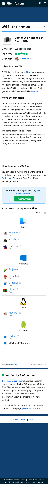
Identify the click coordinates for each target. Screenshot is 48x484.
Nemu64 (13, 275)
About (34, 482)
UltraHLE (13, 289)
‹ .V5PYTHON (19, 419)
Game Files (13, 365)
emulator (34, 91)
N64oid (12, 335)
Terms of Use (32, 480)
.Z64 (13, 143)
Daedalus (13, 282)
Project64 (14, 269)
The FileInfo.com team (13, 381)
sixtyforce (14, 239)
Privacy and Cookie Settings (20, 482)
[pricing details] (44, 212)
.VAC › (32, 419)
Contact (41, 482)
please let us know (31, 408)
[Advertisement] (24, 14)
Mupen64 (24, 58)
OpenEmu (14, 245)
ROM (28, 72)
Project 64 (6, 178)
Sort (38, 213)
